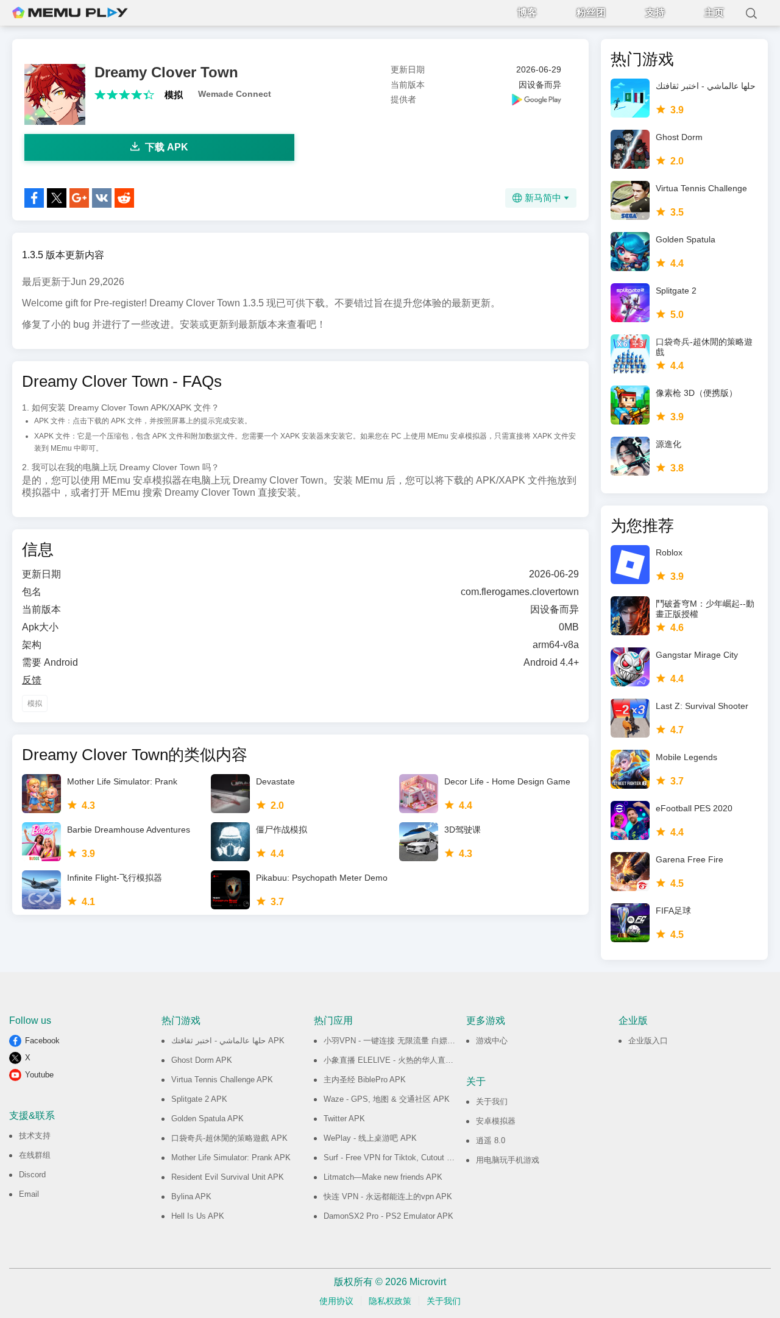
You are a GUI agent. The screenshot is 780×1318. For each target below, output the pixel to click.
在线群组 (35, 1155)
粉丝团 (591, 12)
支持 (655, 12)
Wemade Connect (234, 94)
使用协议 (336, 1301)
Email (29, 1194)
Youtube (39, 1074)
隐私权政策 (390, 1301)
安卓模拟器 (496, 1121)
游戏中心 (492, 1040)
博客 (527, 12)
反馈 (31, 680)
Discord (32, 1174)
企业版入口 (648, 1040)
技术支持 (35, 1135)
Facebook (42, 1040)
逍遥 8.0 (490, 1140)
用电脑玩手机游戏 (507, 1160)
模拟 (174, 95)
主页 (714, 12)
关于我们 (492, 1101)
